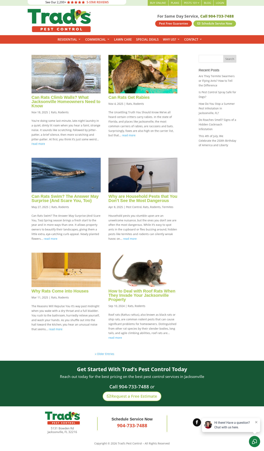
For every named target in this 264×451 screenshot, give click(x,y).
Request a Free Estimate (134, 396)
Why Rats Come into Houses (60, 291)
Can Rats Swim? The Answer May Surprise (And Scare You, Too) (65, 198)
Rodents (63, 112)
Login (220, 3)
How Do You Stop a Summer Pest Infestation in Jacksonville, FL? (217, 108)
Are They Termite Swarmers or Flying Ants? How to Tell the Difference (217, 80)
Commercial (95, 39)
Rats (54, 112)
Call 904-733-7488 (217, 16)
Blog (207, 3)
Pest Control (134, 207)
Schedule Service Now (216, 23)
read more (38, 144)
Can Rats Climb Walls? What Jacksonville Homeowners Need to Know (66, 101)
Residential (67, 39)
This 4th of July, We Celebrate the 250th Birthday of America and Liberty (217, 140)
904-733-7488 (132, 425)
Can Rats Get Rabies (129, 97)
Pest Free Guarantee (173, 23)
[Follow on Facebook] (197, 422)
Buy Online (158, 3)
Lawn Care (123, 39)
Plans (175, 3)
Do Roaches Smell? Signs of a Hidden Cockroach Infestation (217, 124)
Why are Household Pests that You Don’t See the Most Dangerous (142, 198)
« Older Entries (104, 354)
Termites (167, 207)
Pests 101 (190, 3)
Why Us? (169, 39)
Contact (191, 39)
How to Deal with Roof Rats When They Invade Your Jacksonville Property (141, 295)
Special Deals (147, 39)
